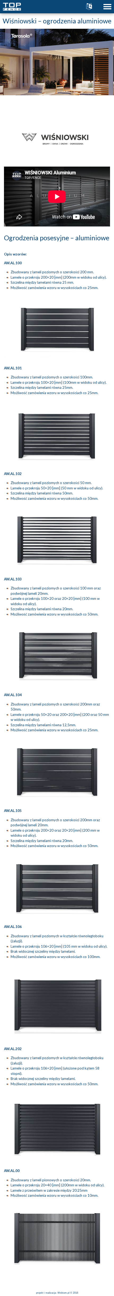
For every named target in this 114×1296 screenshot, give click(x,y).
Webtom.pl (63, 1292)
